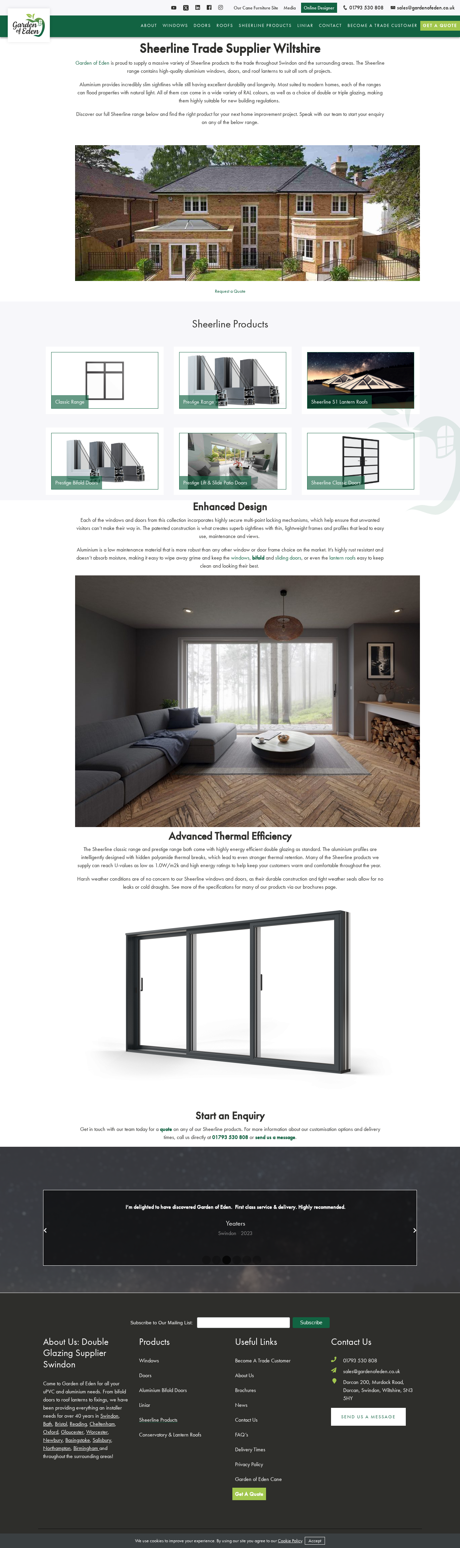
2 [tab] (214, 1260)
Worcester (97, 1431)
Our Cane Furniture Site (256, 7)
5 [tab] (245, 1260)
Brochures (245, 1390)
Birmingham (85, 1448)
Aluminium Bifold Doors (163, 1390)
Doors (202, 26)
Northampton (57, 1448)
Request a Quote (230, 291)
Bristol (61, 1423)
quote (166, 1129)
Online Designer (319, 8)
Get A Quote (440, 25)
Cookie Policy (290, 1541)
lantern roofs (342, 557)
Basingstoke (77, 1440)
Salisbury (102, 1440)
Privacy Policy (249, 1464)
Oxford (50, 1431)
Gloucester (72, 1431)
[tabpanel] (230, 1219)
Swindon (109, 1415)
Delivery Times (250, 1449)
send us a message (275, 1137)
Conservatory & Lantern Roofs (170, 1434)
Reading (78, 1423)
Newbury (53, 1440)
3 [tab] (225, 1260)
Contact (330, 26)
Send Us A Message (368, 1417)
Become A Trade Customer (383, 26)
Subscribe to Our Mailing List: (162, 1322)
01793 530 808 (366, 7)
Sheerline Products (265, 26)
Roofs (225, 26)
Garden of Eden (92, 62)
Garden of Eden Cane (258, 1479)
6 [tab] (255, 1260)
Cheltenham (102, 1423)
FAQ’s (241, 1434)
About (149, 26)
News (241, 1405)
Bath (47, 1423)
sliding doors (288, 557)
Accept (314, 1541)
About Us (244, 1375)
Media (290, 7)
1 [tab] (204, 1260)
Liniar (305, 26)
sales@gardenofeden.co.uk (425, 7)
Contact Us (246, 1419)
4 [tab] (235, 1260)
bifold (258, 557)
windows (240, 557)
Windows (175, 26)
